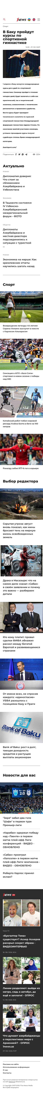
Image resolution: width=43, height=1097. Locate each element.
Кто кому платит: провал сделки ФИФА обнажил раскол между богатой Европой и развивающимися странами (21, 644)
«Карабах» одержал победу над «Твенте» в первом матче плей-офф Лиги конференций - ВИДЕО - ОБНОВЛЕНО (20, 840)
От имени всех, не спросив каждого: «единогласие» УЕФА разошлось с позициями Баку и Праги (20, 698)
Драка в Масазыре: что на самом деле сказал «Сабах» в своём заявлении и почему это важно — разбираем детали (21, 587)
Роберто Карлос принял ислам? (18, 875)
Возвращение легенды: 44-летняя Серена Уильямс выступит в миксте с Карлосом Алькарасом (21, 329)
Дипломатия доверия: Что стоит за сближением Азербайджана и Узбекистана (17, 183)
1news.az (12, 1082)
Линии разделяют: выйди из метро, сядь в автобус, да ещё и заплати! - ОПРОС (21, 992)
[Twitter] (19, 154)
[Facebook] (16, 154)
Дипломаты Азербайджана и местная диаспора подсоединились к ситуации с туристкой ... (17, 238)
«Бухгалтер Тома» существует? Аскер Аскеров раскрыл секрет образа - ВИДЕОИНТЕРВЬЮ (21, 941)
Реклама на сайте (11, 1064)
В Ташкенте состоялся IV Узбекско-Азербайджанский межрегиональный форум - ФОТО (17, 209)
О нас (5, 1070)
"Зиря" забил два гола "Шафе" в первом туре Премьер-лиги (17, 821)
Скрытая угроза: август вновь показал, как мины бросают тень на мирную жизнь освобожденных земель (19, 530)
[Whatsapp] (23, 154)
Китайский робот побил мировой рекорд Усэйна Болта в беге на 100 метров (20, 424)
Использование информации (16, 1067)
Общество (7, 225)
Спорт (5, 26)
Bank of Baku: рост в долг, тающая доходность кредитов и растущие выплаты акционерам (19, 752)
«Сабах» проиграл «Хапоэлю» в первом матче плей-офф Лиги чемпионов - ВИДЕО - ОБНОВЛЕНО (21, 860)
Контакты (7, 1073)
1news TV (6, 931)
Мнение (6, 171)
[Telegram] (26, 154)
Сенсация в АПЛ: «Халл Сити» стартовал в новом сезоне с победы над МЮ (21, 376)
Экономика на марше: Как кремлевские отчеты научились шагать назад (19, 263)
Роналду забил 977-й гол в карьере (21, 468)
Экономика (7, 198)
